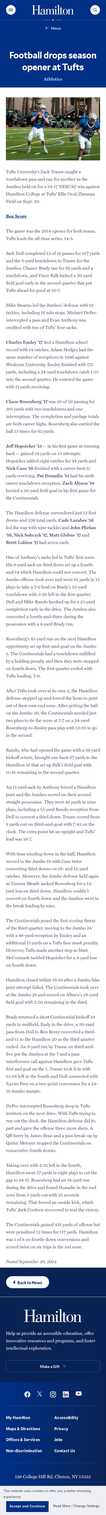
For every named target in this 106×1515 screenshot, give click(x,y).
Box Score (16, 216)
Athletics (53, 79)
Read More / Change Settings (76, 1506)
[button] (11, 10)
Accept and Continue (27, 1506)
